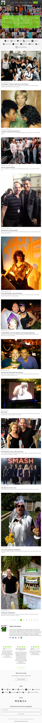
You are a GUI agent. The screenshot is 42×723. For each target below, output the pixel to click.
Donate (35, 2)
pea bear (32, 648)
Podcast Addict (8, 44)
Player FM (36, 40)
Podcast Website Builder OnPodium (21, 721)
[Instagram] (23, 701)
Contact (26, 2)
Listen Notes (27, 40)
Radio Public (25, 44)
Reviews (30, 2)
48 (26, 619)
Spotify (14, 40)
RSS (38, 44)
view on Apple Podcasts (7, 657)
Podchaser (17, 44)
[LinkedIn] (26, 701)
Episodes (17, 2)
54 (34, 619)
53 (31, 619)
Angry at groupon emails (20, 648)
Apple (8, 40)
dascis (4, 648)
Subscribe (22, 2)
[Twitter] (21, 701)
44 (15, 619)
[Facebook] (18, 701)
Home (12, 2)
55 (37, 619)
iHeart (20, 40)
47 (23, 619)
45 (18, 619)
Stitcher (32, 44)
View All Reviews (21, 667)
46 (21, 619)
